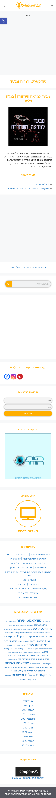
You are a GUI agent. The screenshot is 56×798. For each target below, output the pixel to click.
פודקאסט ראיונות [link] (17, 663)
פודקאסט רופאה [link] (36, 667)
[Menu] (52, 5)
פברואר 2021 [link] (28, 732)
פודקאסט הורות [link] (14, 625)
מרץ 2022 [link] (28, 705)
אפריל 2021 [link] (28, 723)
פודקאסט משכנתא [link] (32, 649)
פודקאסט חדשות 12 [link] (39, 633)
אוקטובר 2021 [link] (28, 714)
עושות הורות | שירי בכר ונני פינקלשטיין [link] (28, 567)
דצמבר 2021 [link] (28, 710)
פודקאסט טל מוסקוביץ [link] (25, 633)
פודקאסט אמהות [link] (11, 621)
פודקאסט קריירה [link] (35, 664)
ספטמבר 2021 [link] (28, 719)
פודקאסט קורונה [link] (12, 659)
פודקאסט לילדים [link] (36, 645)
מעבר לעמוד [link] (28, 175)
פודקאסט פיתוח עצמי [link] (26, 659)
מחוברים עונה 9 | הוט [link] (28, 597)
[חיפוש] (8, 284)
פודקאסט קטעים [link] (46, 664)
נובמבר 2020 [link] (28, 745)
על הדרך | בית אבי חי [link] (28, 593)
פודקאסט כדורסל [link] (23, 641)
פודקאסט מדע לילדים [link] (45, 649)
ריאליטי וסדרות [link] (42, 184)
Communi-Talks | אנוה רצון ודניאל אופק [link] (28, 588)
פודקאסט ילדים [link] (44, 636)
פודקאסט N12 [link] (46, 621)
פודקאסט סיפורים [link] (41, 655)
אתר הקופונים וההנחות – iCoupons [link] (28, 778)
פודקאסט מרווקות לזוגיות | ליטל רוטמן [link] (28, 558)
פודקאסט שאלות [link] (18, 670)
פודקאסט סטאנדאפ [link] (27, 652)
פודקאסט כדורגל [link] (37, 641)
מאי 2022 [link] (28, 701)
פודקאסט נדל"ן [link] (19, 648)
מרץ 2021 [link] (28, 727)
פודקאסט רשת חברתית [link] (36, 671)
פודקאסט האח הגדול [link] (28, 478)
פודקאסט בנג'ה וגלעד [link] (39, 188)
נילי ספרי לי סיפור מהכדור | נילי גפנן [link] (28, 563)
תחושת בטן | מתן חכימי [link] (28, 584)
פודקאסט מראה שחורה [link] (16, 188)
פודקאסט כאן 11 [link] (26, 636)
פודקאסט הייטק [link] (42, 628)
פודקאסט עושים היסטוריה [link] (20, 655)
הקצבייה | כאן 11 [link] (28, 579)
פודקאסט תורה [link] (25, 680)
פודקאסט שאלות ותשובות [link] (31, 675)
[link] (3, 21)
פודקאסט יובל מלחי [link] (11, 633)
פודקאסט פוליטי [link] (42, 659)
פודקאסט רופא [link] (47, 667)
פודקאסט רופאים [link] (25, 667)
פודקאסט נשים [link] (39, 652)
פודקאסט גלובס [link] (40, 625)
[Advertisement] (28, 44)
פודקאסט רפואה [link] (11, 667)
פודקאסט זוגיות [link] (28, 629)
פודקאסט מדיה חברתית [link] (16, 645)
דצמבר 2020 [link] (28, 741)
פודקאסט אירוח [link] (29, 620)
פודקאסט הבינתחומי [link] (26, 625)
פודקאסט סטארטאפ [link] (14, 652)
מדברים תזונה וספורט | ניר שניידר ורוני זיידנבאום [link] (28, 554)
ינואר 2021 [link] (28, 736)
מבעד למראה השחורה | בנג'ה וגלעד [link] (28, 98)
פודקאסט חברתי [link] (18, 629)
